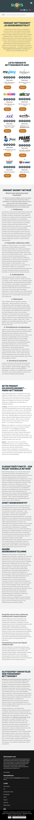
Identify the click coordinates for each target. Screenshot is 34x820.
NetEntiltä (15, 717)
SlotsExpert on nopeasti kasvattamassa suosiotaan (14, 679)
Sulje (10, 817)
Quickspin (5, 802)
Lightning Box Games (8, 791)
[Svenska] (27, 10)
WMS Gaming (6, 805)
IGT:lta (28, 717)
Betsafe (17, 428)
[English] (21, 10)
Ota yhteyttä (6, 772)
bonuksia (23, 366)
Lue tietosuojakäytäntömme (19, 817)
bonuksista (4, 686)
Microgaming (6, 794)
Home (3, 14)
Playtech (5, 799)
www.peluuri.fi (18, 777)
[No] (32, 815)
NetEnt (5, 797)
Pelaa (7, 87)
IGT (4, 789)
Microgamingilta (22, 717)
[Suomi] (24, 10)
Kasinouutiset (6, 786)
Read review (9, 80)
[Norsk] (30, 10)
